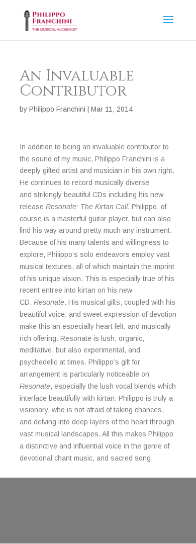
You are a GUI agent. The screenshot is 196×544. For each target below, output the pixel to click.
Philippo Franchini (57, 109)
